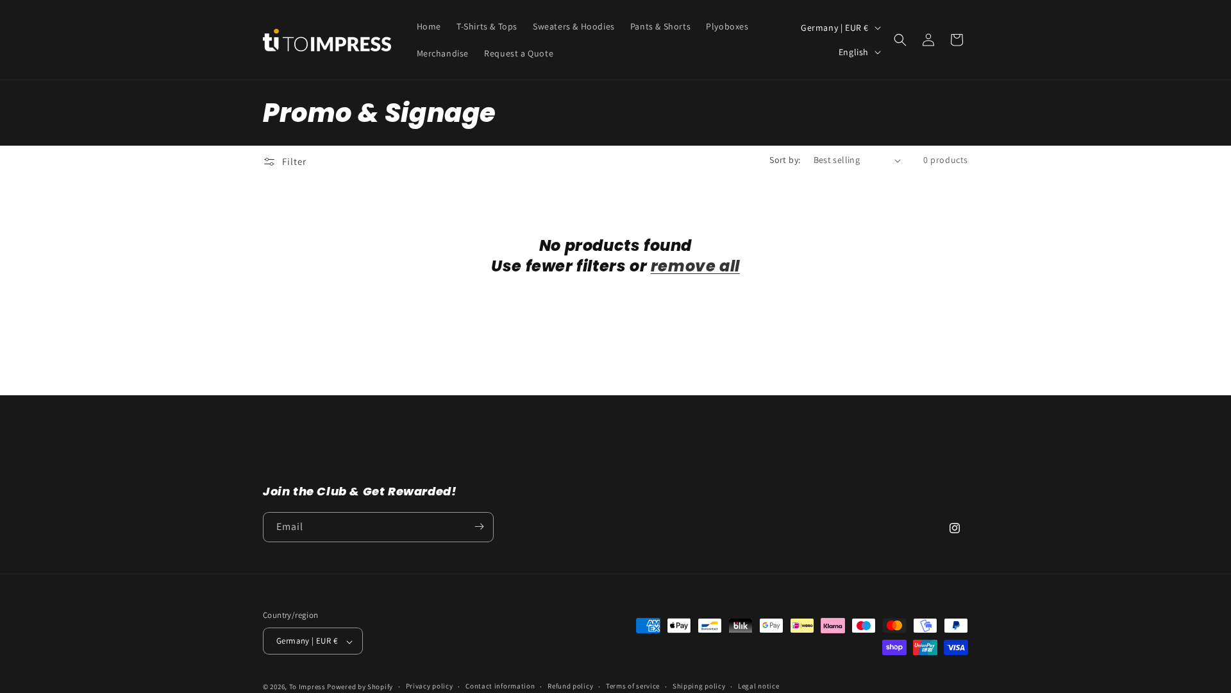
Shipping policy (699, 685)
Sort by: (784, 160)
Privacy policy (429, 685)
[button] (900, 40)
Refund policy (570, 685)
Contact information (500, 685)
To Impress (308, 686)
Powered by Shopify (360, 686)
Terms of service (633, 685)
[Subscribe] (479, 526)
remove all (695, 266)
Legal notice (758, 685)
